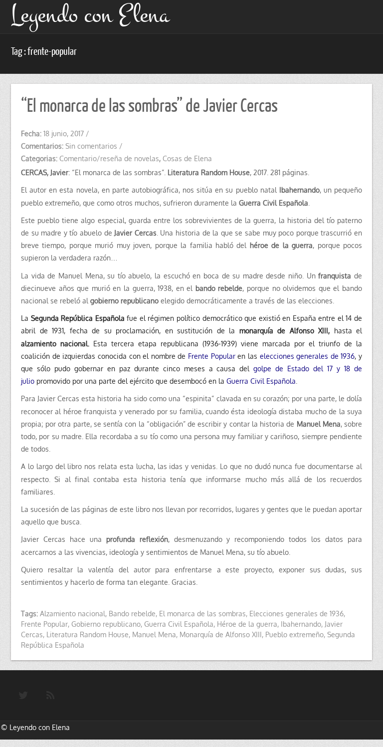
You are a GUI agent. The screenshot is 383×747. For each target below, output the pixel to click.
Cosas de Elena (187, 158)
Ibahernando (301, 624)
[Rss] (50, 695)
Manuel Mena (154, 634)
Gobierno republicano (106, 624)
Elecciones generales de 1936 (296, 613)
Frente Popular (211, 356)
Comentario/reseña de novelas (109, 158)
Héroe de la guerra (247, 624)
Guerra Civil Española (261, 381)
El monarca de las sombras (202, 613)
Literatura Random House (87, 634)
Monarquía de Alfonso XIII (221, 634)
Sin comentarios (91, 146)
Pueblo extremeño (294, 634)
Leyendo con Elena (39, 727)
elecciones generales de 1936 (307, 356)
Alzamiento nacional (72, 613)
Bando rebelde (132, 613)
